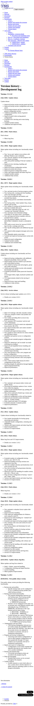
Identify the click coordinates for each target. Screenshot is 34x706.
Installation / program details (16, 34)
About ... (10, 21)
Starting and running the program (17, 22)
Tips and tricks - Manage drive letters (18, 40)
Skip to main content (7, 1)
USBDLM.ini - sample (18, 42)
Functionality (8, 55)
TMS (14, 703)
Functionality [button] (8, 19)
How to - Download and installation (18, 37)
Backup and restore (13, 24)
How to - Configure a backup (16, 39)
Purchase (7, 17)
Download (7, 16)
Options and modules (14, 27)
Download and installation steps (21, 35)
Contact (6, 81)
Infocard (6, 14)
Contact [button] (6, 49)
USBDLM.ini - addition (18, 44)
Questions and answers (14, 45)
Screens (6, 47)
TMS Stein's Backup (10, 53)
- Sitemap (3, 683)
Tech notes (7, 78)
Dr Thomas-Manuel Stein (15, 50)
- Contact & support (6, 687)
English (6, 699)
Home (6, 12)
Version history (12, 29)
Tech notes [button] (7, 30)
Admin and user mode (14, 26)
